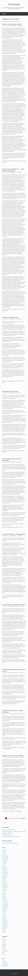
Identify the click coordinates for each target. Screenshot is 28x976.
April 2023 (4, 896)
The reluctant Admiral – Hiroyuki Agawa (13, 534)
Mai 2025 (4, 867)
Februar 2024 (4, 882)
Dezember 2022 (5, 903)
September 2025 (5, 860)
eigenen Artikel (7, 765)
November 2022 (5, 904)
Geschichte (4, 944)
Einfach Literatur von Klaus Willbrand (13, 756)
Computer (4, 940)
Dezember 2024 (5, 872)
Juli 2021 (4, 930)
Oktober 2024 (4, 875)
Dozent (3, 942)
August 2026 (4, 849)
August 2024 (4, 877)
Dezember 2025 (5, 856)
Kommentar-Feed (5, 964)
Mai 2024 (4, 880)
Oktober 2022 (4, 906)
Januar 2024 (4, 884)
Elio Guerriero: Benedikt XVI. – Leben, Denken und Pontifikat (13, 170)
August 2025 (4, 861)
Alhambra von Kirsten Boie (10, 317)
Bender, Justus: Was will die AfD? (12, 24)
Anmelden (4, 961)
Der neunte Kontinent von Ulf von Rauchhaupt (11, 459)
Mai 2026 (4, 851)
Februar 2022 (4, 920)
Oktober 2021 (4, 925)
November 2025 (5, 858)
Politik (3, 947)
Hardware (4, 945)
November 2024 (5, 873)
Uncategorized (5, 950)
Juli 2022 (4, 911)
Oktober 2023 (4, 887)
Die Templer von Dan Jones (10, 391)
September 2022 (5, 908)
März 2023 (4, 897)
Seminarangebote (14, 843)
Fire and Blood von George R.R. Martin (13, 605)
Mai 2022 (4, 915)
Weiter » (23, 818)
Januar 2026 (4, 855)
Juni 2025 (4, 865)
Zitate (3, 952)
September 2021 (5, 927)
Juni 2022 (4, 913)
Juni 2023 (4, 892)
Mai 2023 (4, 894)
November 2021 (5, 923)
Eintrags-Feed (5, 962)
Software (4, 949)
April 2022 (4, 916)
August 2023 (4, 889)
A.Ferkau (20, 25)
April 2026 (4, 853)
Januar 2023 (4, 901)
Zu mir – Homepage (6, 843)
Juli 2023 (4, 891)
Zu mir (3, 954)
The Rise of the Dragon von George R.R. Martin (12, 711)
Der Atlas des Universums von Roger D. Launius (13, 670)
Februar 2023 (4, 899)
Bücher (3, 938)
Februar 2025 (4, 868)
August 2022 (4, 909)
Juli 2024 (4, 879)
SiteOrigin (15, 973)
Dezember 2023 (5, 885)
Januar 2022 (4, 921)
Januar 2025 (4, 870)
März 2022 (4, 918)
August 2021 (4, 928)
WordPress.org (5, 966)
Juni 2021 (4, 932)
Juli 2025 (4, 863)
